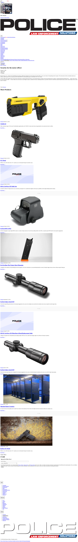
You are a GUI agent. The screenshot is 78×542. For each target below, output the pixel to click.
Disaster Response (3, 40)
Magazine (8, 59)
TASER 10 (3, 124)
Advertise (2, 60)
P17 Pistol (3, 160)
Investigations (2, 42)
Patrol (1, 44)
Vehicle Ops (2, 55)
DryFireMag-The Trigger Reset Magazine (11, 265)
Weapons (2, 57)
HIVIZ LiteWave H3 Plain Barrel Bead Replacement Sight (16, 333)
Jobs (28, 59)
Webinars (15, 0)
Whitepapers (12, 59)
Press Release (15, 60)
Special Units (2, 49)
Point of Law (2, 46)
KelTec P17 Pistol (5, 448)
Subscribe (2, 17)
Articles (10, 0)
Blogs (6, 59)
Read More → (2, 127)
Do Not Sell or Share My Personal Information (22, 541)
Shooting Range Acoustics (7, 406)
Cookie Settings (6, 60)
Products (21, 59)
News (8, 0)
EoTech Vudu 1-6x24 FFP (7, 301)
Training (1, 53)
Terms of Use (7, 541)
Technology (2, 51)
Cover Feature (4, 0)
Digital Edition (6, 17)
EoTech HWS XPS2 (5, 228)
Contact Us (11, 60)
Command (2, 38)
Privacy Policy (2, 541)
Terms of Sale (12, 541)
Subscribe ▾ (3, 3)
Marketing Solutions (27, 60)
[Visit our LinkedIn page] (3, 457)
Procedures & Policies (6, 490)
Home (1, 65)
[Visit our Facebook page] (0, 457)
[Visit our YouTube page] (4, 457)
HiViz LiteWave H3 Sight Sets (8, 186)
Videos (12, 0)
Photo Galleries (25, 59)
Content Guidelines (21, 60)
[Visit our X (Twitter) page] (2, 457)
